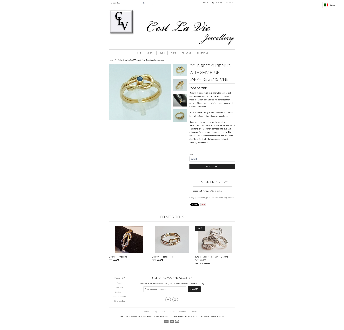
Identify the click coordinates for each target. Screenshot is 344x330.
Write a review (216, 190)
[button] (332, 5)
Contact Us (202, 53)
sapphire (231, 197)
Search (119, 283)
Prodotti (118, 60)
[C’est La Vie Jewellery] (172, 28)
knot (212, 197)
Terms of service (119, 296)
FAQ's (173, 53)
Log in (206, 2)
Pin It (203, 204)
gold (207, 197)
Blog (162, 53)
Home (138, 53)
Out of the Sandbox (202, 316)
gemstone (201, 197)
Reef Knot (219, 197)
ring (225, 197)
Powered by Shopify (217, 316)
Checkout (229, 2)
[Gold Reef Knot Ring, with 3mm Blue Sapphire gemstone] (180, 70)
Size (191, 154)
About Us (186, 53)
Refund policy (119, 301)
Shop (150, 53)
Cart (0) (218, 2)
